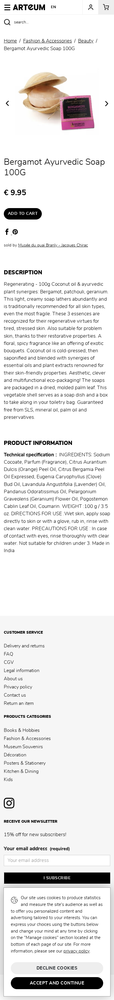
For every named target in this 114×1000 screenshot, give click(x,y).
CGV (9, 662)
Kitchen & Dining (21, 771)
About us (13, 678)
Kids (8, 779)
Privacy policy (18, 687)
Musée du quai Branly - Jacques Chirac (53, 245)
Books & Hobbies (22, 730)
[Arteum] (29, 6)
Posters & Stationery (25, 763)
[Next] (106, 103)
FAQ (8, 654)
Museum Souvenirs (23, 746)
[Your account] (90, 7)
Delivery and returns (24, 646)
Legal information (21, 670)
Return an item (19, 703)
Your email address (37, 848)
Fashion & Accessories (27, 738)
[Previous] (7, 103)
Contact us (15, 695)
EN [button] (53, 7)
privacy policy (76, 951)
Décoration (15, 755)
